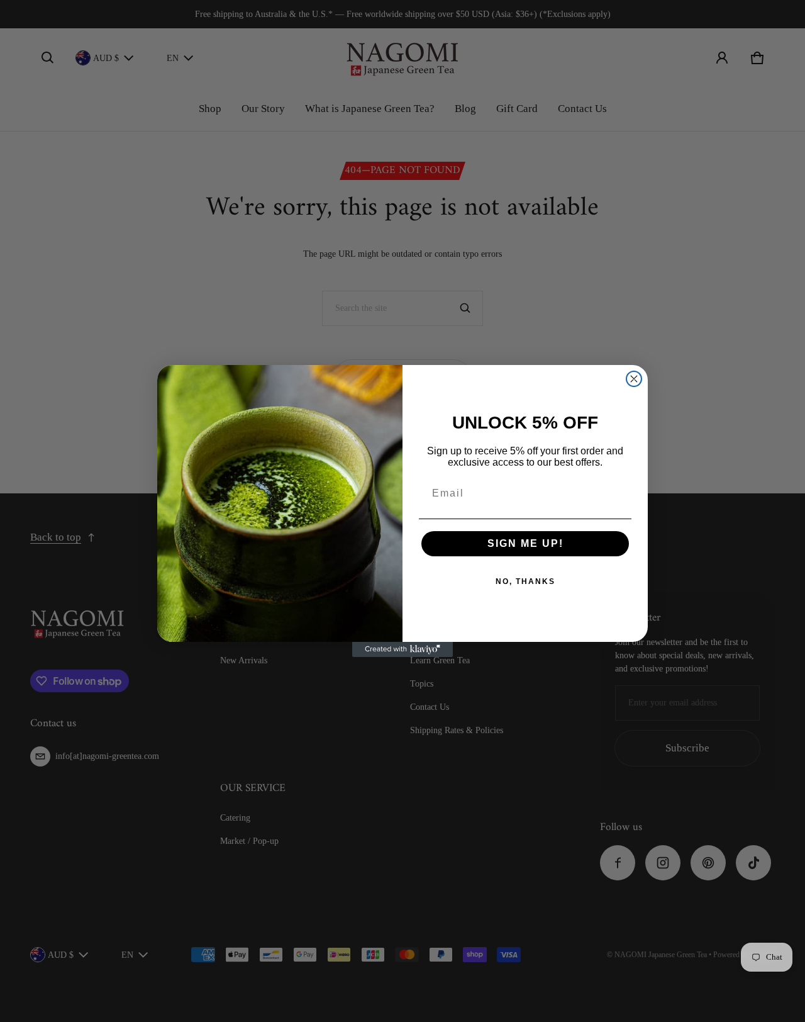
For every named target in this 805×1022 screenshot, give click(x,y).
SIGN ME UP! (525, 543)
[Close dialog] (633, 378)
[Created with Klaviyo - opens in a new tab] (402, 649)
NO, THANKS (525, 581)
